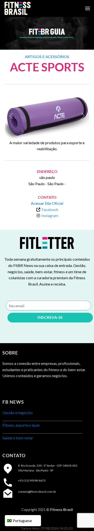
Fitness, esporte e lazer (21, 425)
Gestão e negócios (17, 412)
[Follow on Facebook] (7, 388)
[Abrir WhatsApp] (82, 518)
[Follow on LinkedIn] (24, 388)
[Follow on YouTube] (33, 388)
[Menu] (87, 8)
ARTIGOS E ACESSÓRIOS (47, 56)
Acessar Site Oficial (47, 203)
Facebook (49, 209)
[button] (11, 116)
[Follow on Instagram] (16, 388)
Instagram (49, 215)
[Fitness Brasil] (28, 8)
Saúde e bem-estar (17, 438)
